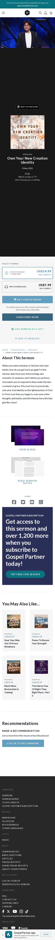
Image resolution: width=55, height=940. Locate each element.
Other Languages (12, 828)
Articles (7, 858)
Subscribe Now (27, 317)
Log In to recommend (23, 743)
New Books (9, 817)
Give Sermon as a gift (29, 329)
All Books (8, 821)
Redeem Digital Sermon (16, 884)
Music (5, 840)
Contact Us (9, 899)
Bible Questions (12, 855)
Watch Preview (29, 107)
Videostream (18, 350)
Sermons (27, 154)
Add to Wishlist (28, 338)
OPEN (46, 934)
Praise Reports (11, 862)
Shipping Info (10, 903)
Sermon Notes (10, 851)
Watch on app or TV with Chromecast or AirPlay (27, 178)
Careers (7, 906)
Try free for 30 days (25, 574)
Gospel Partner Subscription (20, 806)
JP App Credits (10, 802)
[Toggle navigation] (3, 12)
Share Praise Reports (15, 865)
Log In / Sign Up (11, 881)
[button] (45, 12)
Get (29, 299)
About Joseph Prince (14, 869)
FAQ (4, 896)
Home (5, 350)
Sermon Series (10, 799)
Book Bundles (10, 824)
